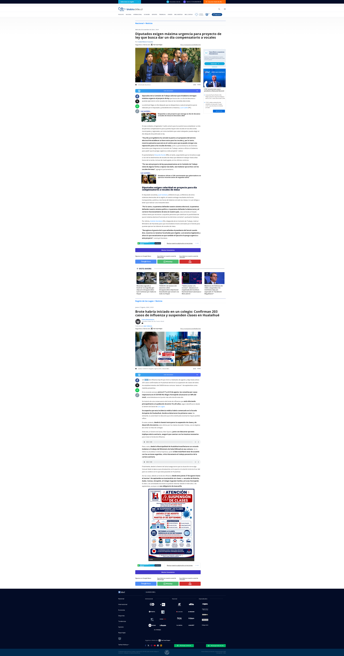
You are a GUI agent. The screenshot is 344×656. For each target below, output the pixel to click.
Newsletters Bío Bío (175, 2)
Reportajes (122, 633)
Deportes (154, 14)
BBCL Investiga (178, 14)
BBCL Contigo (189, 14)
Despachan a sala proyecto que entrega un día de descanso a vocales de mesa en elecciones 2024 (179, 115)
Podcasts (121, 14)
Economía (147, 14)
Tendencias (162, 14)
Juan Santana (163, 195)
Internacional (137, 14)
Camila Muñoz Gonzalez (145, 42)
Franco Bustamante (148, 319)
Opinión (170, 14)
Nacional (128, 14)
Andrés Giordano (156, 221)
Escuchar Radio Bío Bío (215, 2)
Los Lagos (161, 406)
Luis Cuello (184, 108)
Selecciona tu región (127, 2)
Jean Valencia (148, 326)
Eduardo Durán (160, 155)
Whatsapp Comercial (185, 645)
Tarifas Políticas (123, 644)
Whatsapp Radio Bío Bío (217, 645)
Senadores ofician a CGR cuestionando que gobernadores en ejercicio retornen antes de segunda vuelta (179, 176)
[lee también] (149, 117)
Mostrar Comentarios (168, 250)
